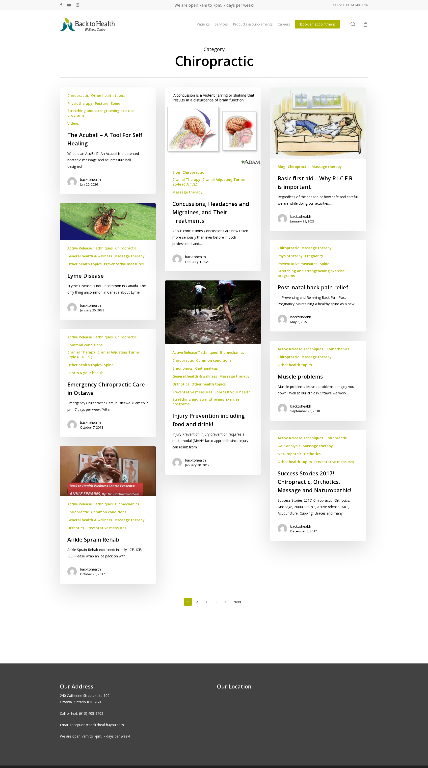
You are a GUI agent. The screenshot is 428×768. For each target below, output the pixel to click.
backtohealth (90, 179)
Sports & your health (232, 392)
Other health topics (108, 95)
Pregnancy (314, 255)
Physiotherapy (79, 103)
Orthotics (180, 384)
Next (237, 602)
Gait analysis (206, 368)
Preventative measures (124, 264)
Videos (73, 123)
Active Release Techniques (90, 248)
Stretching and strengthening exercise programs (100, 113)
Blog (176, 172)
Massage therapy (187, 192)
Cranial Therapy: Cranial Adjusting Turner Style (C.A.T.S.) (208, 182)
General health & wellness (89, 256)
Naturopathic (289, 453)
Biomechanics (232, 352)
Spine (115, 103)
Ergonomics (182, 368)
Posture (101, 103)
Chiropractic (78, 95)
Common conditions (213, 360)
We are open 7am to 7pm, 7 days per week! (214, 5)
